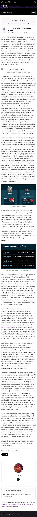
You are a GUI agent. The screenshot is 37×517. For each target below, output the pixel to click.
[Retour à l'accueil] (18, 7)
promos (12, 451)
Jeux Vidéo (24, 33)
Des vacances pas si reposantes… (18, 23)
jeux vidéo (7, 451)
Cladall (11, 33)
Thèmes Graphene (17, 514)
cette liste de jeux (7, 327)
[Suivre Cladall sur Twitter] (9, 1)
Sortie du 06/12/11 (19, 20)
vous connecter (15, 494)
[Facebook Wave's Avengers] (12, 1)
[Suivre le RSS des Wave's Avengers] (15, 1)
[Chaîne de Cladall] (2, 1)
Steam (17, 451)
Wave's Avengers (6, 12)
